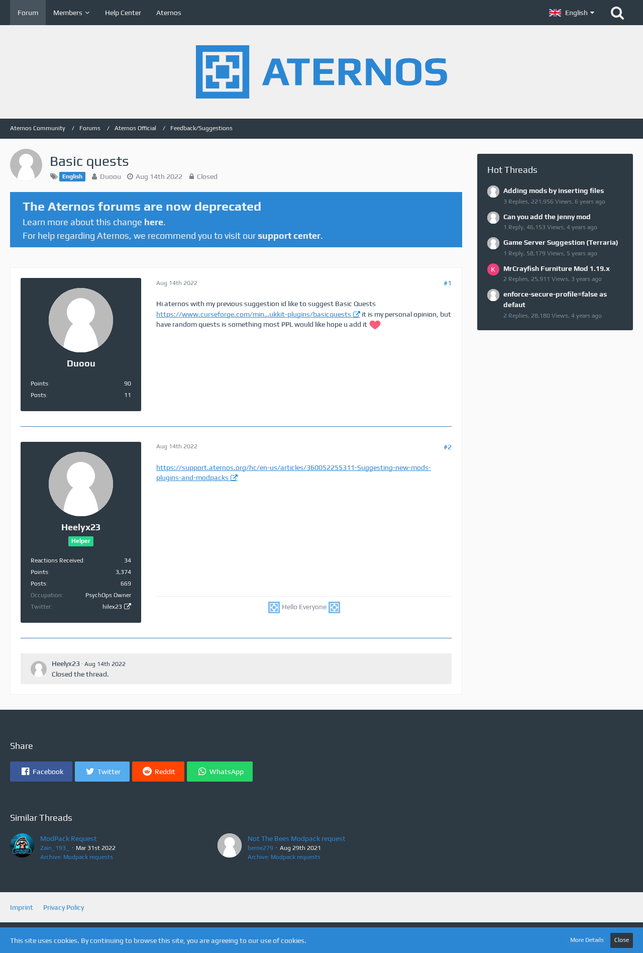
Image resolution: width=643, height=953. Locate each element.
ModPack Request (68, 838)
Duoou (110, 176)
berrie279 (260, 847)
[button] (572, 12)
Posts (38, 395)
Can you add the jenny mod (547, 217)
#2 (448, 447)
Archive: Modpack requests (76, 857)
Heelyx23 (66, 663)
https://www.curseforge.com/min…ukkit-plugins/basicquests (253, 314)
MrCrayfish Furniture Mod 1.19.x (556, 268)
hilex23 (112, 606)
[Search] (617, 12)
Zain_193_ (54, 847)
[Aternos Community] (321, 72)
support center (289, 235)
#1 (448, 283)
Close (621, 939)
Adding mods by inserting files (553, 190)
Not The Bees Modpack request (297, 838)
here (153, 222)
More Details (587, 939)
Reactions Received (57, 560)
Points (39, 383)
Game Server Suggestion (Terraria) (560, 242)
